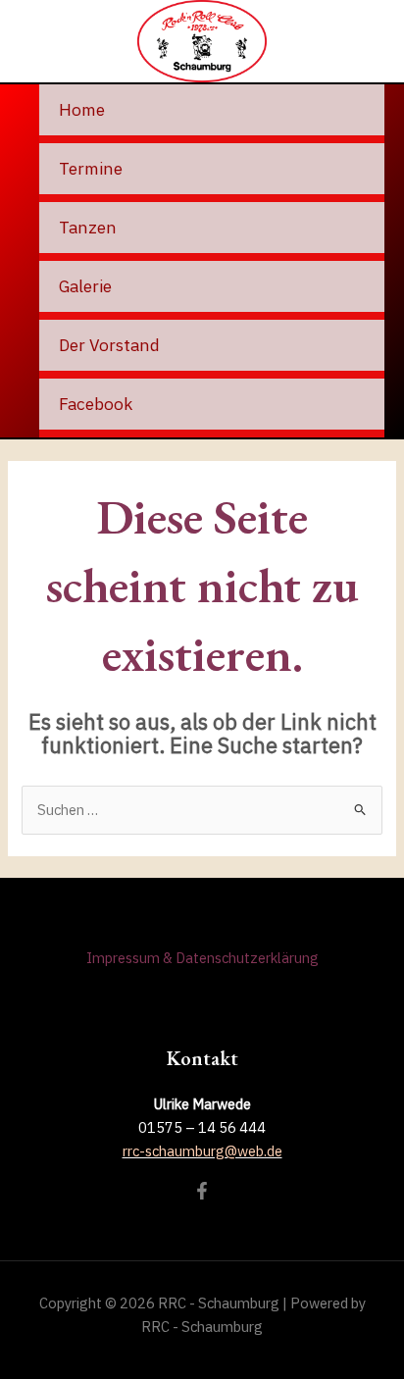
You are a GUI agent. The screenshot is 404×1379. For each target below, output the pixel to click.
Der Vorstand (109, 344)
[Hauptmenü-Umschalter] (370, 41)
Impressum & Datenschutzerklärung (202, 957)
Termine (91, 168)
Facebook (95, 403)
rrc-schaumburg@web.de (202, 1151)
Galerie (85, 286)
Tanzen (88, 227)
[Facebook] (202, 1191)
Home (82, 109)
